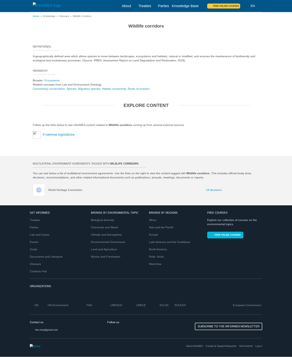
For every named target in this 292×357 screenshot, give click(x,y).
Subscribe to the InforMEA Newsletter (228, 326)
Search (245, 6)
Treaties (144, 6)
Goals (33, 249)
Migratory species (89, 88)
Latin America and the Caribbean (169, 242)
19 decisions (211, 189)
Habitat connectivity (114, 88)
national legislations (59, 134)
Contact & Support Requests (221, 346)
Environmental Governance (108, 242)
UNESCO (116, 305)
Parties (163, 6)
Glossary (35, 264)
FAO (90, 305)
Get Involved (246, 346)
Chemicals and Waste (104, 227)
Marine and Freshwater (105, 256)
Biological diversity (102, 220)
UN (36, 305)
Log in (258, 346)
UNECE (141, 305)
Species (71, 88)
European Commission (247, 305)
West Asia (155, 264)
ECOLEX (181, 305)
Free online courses (226, 6)
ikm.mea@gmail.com (46, 329)
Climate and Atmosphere (106, 234)
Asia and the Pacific (161, 227)
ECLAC (165, 305)
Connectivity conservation (49, 88)
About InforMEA (194, 346)
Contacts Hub (38, 271)
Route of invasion (139, 88)
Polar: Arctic (156, 256)
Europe (153, 234)
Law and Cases (39, 234)
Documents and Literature (46, 256)
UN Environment (58, 305)
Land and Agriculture (104, 249)
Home (36, 16)
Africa (152, 220)
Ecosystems (52, 80)
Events (34, 242)
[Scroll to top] (280, 345)
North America (158, 249)
